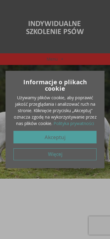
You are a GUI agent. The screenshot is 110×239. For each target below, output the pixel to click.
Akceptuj (55, 137)
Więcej (55, 154)
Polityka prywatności (73, 123)
